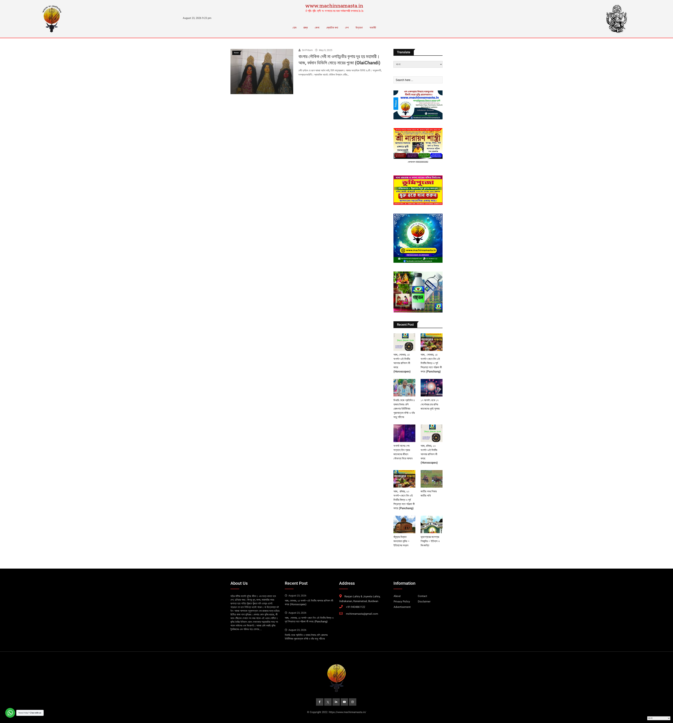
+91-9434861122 (355, 607)
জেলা (317, 27)
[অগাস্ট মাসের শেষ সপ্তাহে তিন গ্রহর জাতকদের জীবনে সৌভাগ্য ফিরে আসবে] (404, 433)
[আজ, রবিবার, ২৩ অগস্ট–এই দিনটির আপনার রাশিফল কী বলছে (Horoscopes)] (432, 433)
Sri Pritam (307, 50)
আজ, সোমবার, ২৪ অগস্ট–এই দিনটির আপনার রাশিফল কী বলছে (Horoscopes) (402, 363)
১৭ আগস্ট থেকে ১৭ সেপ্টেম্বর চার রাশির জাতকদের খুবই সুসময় (430, 404)
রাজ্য (305, 27)
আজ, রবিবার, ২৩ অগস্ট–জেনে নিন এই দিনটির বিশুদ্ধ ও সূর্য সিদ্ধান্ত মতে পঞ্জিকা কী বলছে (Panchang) (404, 500)
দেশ (347, 27)
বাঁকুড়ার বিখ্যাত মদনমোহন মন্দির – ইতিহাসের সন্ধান (401, 541)
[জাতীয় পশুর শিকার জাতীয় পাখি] (432, 479)
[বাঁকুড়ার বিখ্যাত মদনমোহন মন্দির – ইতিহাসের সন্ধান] (404, 524)
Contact (422, 596)
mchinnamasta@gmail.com (362, 613)
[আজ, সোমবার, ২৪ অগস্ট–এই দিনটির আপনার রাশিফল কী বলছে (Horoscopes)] (404, 342)
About (397, 596)
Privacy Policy (402, 601)
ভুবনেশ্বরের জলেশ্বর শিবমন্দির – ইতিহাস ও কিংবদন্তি (430, 541)
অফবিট (373, 27)
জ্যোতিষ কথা (332, 27)
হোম (294, 27)
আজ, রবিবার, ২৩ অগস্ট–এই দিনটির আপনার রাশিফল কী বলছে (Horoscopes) (429, 454)
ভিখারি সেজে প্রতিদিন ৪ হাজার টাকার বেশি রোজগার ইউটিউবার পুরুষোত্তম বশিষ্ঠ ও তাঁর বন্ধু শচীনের (404, 409)
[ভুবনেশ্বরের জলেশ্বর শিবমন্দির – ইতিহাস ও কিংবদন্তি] (432, 524)
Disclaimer (424, 601)
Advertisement (402, 607)
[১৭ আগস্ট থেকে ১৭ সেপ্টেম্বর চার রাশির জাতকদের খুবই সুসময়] (432, 387)
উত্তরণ (359, 27)
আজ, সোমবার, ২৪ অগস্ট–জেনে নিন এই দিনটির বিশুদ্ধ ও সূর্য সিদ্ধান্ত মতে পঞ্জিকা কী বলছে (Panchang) (431, 363)
